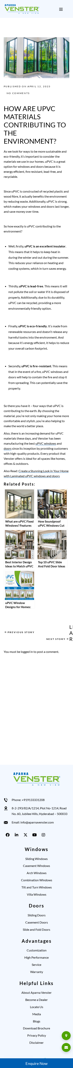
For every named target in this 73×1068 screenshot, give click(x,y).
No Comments (18, 93)
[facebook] (8, 835)
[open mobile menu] (61, 9)
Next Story (55, 639)
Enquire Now (36, 1063)
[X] (26, 835)
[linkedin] (17, 835)
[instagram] (44, 835)
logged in (27, 651)
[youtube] (35, 835)
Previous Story (21, 632)
